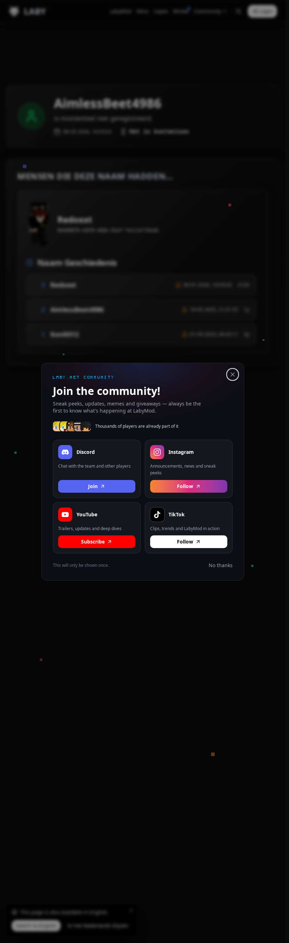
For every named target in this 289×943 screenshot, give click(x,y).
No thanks (221, 565)
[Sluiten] (232, 374)
